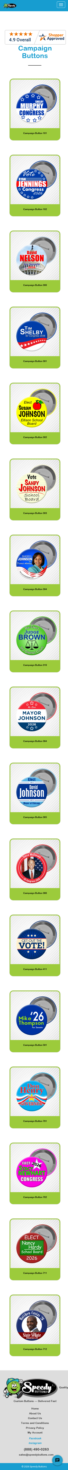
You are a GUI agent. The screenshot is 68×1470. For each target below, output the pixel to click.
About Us (35, 1413)
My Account (35, 1432)
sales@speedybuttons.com (35, 1454)
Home (35, 1408)
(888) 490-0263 (35, 1449)
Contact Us (35, 1418)
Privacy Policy (35, 1427)
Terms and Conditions (35, 1422)
